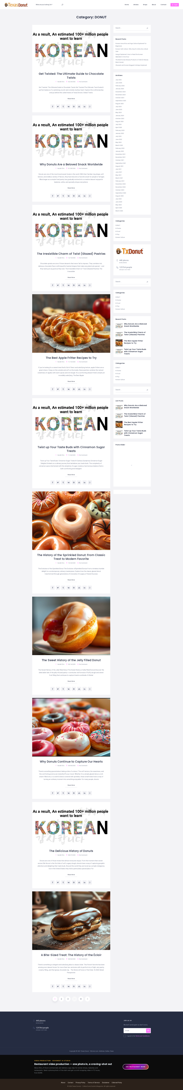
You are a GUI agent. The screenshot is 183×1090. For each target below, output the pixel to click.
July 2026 (119, 80)
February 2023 (120, 130)
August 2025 (120, 103)
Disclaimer (105, 1082)
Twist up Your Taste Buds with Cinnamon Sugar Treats (71, 449)
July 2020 (119, 199)
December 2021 (121, 154)
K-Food (118, 231)
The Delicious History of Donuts (71, 851)
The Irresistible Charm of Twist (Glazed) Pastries (71, 254)
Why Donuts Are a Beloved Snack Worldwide (71, 164)
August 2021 (120, 166)
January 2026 (120, 88)
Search (146, 28)
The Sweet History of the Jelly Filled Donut (71, 660)
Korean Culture (120, 237)
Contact (163, 5)
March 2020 (119, 211)
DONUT (118, 225)
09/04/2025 (71, 765)
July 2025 (119, 106)
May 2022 (119, 142)
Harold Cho (61, 81)
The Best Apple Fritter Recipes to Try (71, 358)
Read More (71, 99)
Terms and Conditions (143, 1036)
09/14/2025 (71, 664)
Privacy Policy (80, 1082)
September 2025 (121, 100)
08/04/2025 (71, 959)
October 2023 (120, 118)
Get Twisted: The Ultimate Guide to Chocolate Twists (71, 76)
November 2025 (121, 94)
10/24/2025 (71, 563)
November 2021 (121, 157)
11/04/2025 (71, 455)
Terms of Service (94, 1082)
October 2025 (120, 97)
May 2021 (119, 175)
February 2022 (120, 148)
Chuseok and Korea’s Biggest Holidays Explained (131, 65)
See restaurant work (136, 1067)
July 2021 (119, 169)
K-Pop (117, 234)
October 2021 (120, 160)
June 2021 (119, 172)
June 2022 (119, 139)
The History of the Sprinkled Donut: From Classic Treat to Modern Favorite (71, 557)
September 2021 (121, 163)
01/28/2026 (71, 168)
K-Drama (118, 228)
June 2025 (119, 109)
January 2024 (120, 115)
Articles (136, 5)
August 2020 (120, 196)
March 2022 (119, 145)
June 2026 (119, 83)
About (154, 5)
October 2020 (120, 190)
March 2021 (119, 178)
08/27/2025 (71, 855)
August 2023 (120, 121)
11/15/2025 (71, 362)
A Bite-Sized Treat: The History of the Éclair (71, 955)
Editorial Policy (117, 1082)
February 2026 (120, 85)
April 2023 (119, 127)
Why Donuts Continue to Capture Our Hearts (71, 762)
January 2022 (120, 151)
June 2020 (119, 202)
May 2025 (119, 112)
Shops (145, 5)
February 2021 (120, 181)
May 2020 (119, 205)
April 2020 (119, 208)
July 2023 (119, 124)
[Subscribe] (148, 1030)
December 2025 (121, 92)
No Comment (83, 81)
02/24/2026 (71, 81)
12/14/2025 (71, 258)
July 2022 (119, 136)
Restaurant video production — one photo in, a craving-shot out (73, 1064)
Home (127, 5)
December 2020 (121, 184)
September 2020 (121, 193)
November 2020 (121, 187)
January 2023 (120, 133)
